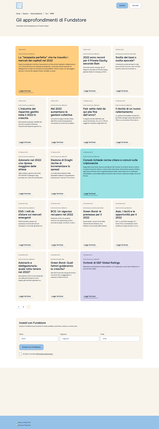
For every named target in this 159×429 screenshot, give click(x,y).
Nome (21, 334)
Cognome (63, 334)
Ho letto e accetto (38, 354)
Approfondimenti (36, 13)
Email (102, 334)
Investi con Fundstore (31, 347)
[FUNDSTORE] (19, 5)
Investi (122, 5)
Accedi (135, 5)
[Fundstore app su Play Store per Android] (25, 425)
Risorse (25, 13)
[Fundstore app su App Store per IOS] (25, 422)
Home (18, 13)
